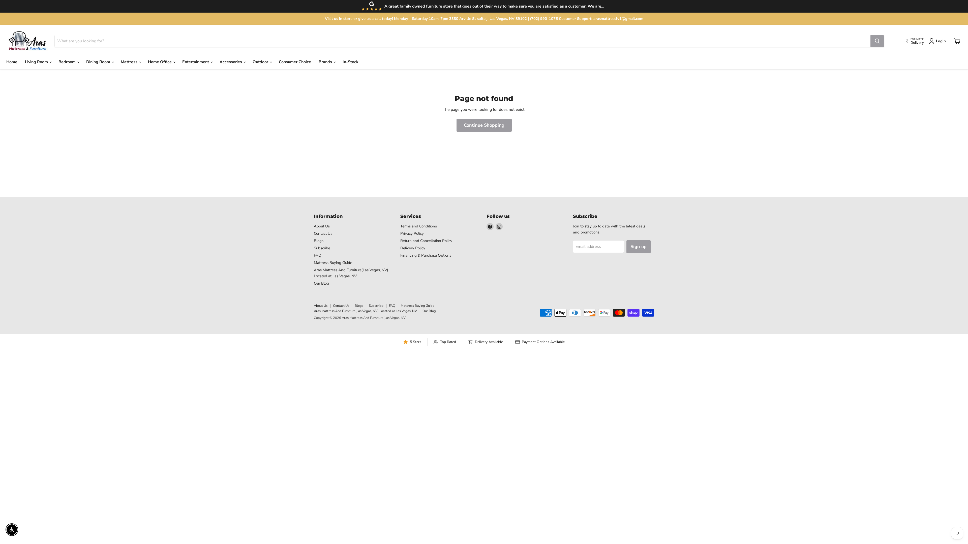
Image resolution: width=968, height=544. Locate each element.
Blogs (318, 240)
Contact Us (323, 233)
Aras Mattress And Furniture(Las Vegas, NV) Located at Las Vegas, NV (365, 311)
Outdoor (261, 62)
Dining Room (98, 62)
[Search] (877, 41)
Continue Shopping (484, 125)
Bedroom (67, 62)
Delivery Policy (412, 248)
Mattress (129, 62)
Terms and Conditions (418, 226)
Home (11, 62)
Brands (326, 62)
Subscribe (322, 248)
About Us (322, 226)
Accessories (231, 62)
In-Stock (350, 62)
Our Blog (321, 283)
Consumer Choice (295, 62)
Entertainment (196, 62)
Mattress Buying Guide (333, 262)
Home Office (160, 62)
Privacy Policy (412, 233)
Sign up (638, 247)
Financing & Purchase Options (425, 255)
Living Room (37, 62)
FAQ (317, 255)
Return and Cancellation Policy (426, 240)
